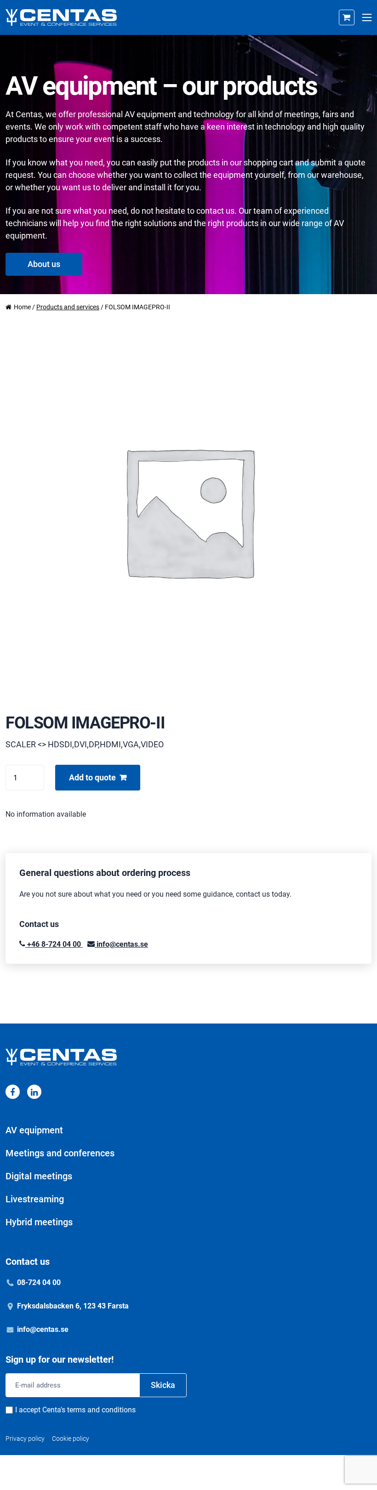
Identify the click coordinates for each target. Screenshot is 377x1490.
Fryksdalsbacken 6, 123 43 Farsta (73, 1306)
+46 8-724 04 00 (54, 944)
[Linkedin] (34, 1092)
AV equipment (34, 1130)
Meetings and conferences (60, 1153)
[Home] (61, 17)
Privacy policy (25, 1438)
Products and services (67, 307)
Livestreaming (35, 1199)
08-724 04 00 (39, 1282)
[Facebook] (13, 1092)
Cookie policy (70, 1438)
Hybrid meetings (39, 1222)
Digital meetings (39, 1176)
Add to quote (92, 777)
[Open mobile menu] (366, 17)
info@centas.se (121, 944)
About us (44, 264)
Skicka (163, 1385)
